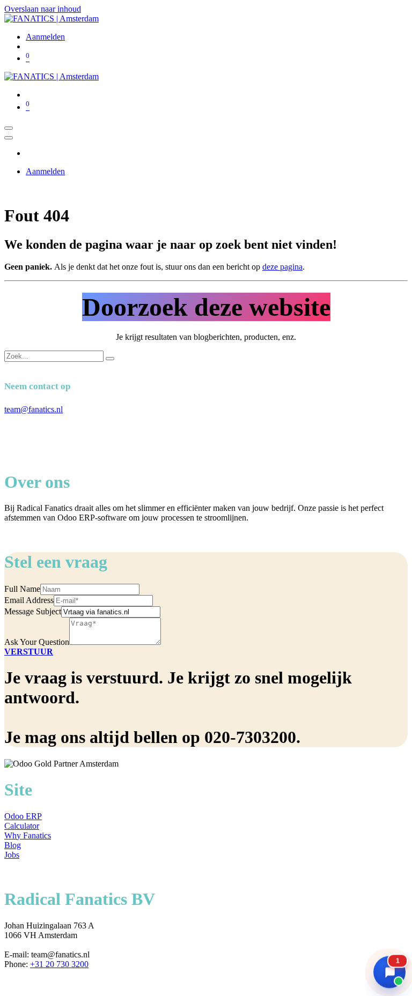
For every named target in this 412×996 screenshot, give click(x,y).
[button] (28, 651)
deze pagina (282, 266)
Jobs (11, 854)
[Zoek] (110, 358)
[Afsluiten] (8, 137)
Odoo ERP (23, 816)
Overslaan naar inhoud (42, 8)
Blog (12, 845)
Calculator (21, 825)
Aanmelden (45, 36)
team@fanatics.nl (33, 409)
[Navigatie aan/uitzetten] (8, 128)
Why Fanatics (27, 835)
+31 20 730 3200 (59, 964)
